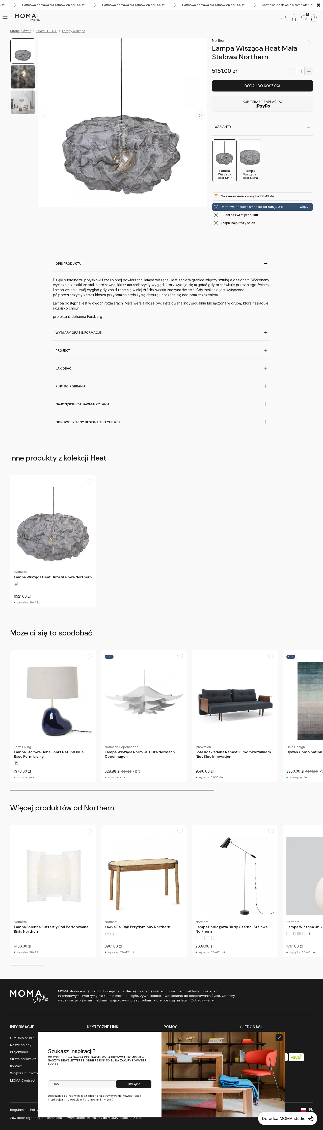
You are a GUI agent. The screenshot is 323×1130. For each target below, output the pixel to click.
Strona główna (20, 31)
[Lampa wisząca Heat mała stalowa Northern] (122, 122)
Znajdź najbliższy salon (238, 223)
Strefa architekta (23, 1059)
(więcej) (107, 1099)
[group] (53, 541)
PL (311, 1109)
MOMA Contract (22, 1080)
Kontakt (16, 1066)
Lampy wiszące (73, 31)
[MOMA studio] (27, 18)
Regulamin (18, 1110)
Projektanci (19, 1052)
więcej (304, 206)
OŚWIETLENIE (46, 31)
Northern (219, 40)
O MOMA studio (22, 1038)
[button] (200, 115)
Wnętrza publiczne (25, 1073)
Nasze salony (20, 1045)
